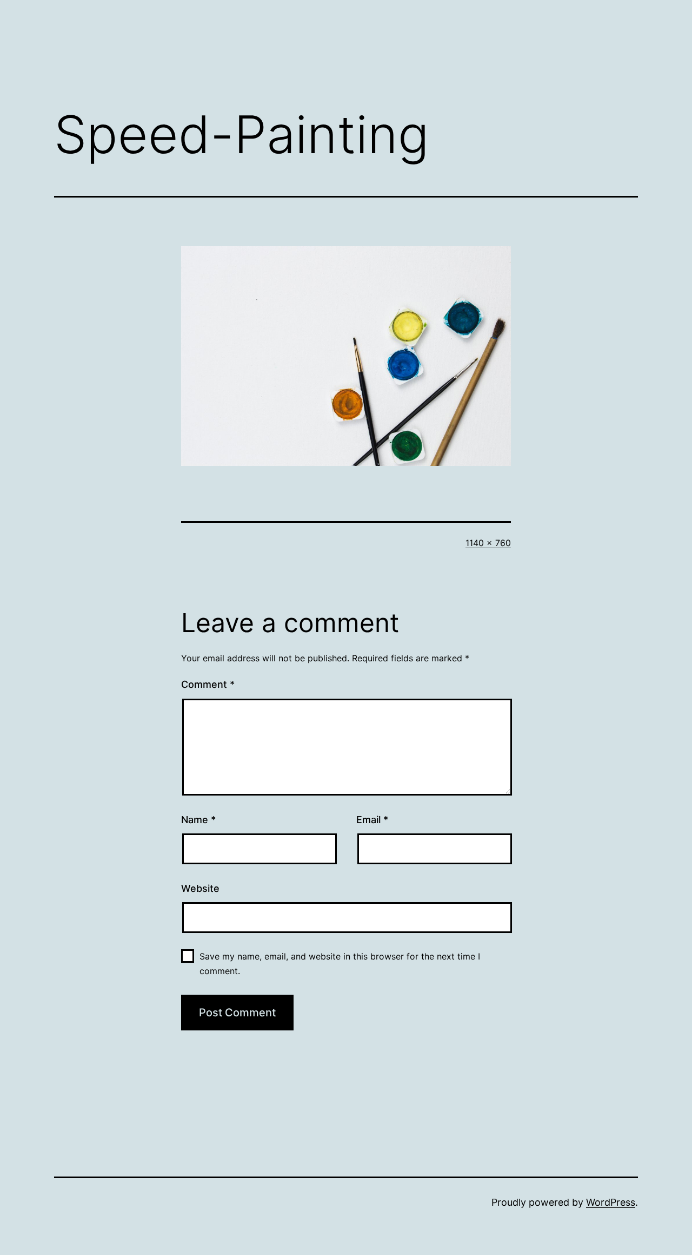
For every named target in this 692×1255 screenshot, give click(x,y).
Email (372, 819)
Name (198, 819)
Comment (208, 684)
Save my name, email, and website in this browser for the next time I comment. (339, 963)
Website (200, 888)
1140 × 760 (488, 542)
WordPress (610, 1202)
